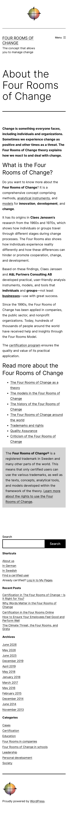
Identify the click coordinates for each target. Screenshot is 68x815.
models (7, 203)
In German (9, 565)
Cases (6, 725)
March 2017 (10, 682)
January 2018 (11, 677)
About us (8, 561)
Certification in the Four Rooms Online (28, 612)
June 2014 (9, 704)
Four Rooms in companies (19, 741)
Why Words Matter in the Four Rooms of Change (29, 604)
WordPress (37, 801)
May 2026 (9, 650)
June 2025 (9, 655)
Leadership (9, 752)
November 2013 (13, 709)
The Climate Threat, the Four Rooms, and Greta (30, 627)
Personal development (17, 757)
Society (7, 763)
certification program (24, 345)
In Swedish (9, 570)
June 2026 (9, 644)
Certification (10, 730)
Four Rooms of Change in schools (25, 747)
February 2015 (12, 693)
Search (7, 536)
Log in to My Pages (39, 580)
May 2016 (8, 688)
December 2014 (13, 698)
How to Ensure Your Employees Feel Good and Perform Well (33, 618)
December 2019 (12, 661)
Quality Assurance (23, 431)
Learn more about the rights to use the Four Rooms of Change (33, 496)
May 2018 (8, 671)
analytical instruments (33, 198)
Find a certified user (15, 575)
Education (9, 736)
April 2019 (9, 666)
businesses (11, 296)
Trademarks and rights (26, 425)
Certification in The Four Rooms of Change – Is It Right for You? (33, 596)
